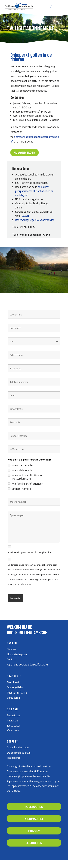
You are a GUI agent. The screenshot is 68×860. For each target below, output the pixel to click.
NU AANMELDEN (24, 152)
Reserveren (34, 806)
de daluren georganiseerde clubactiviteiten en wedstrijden (34, 191)
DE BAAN (12, 709)
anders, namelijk (22, 488)
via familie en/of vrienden (27, 483)
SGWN (25, 216)
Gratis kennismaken (18, 747)
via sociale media (22, 470)
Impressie (12, 720)
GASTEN (12, 643)
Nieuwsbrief (34, 818)
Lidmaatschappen (17, 654)
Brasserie (14, 676)
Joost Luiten (13, 726)
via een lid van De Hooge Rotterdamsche (27, 477)
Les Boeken (34, 842)
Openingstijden (15, 687)
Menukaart (13, 682)
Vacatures (13, 730)
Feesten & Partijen (17, 693)
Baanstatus (13, 715)
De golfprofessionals (19, 753)
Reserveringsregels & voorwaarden (34, 220)
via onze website (22, 465)
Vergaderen (13, 698)
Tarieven (11, 649)
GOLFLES (12, 741)
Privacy (34, 830)
